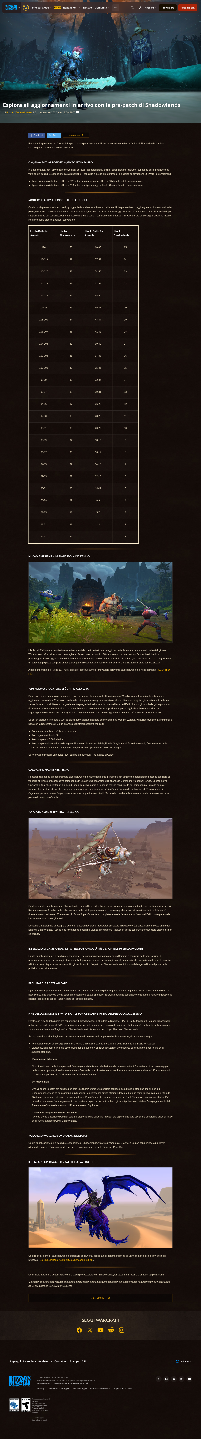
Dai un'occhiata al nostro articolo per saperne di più (66, 1260)
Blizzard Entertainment (19, 112)
